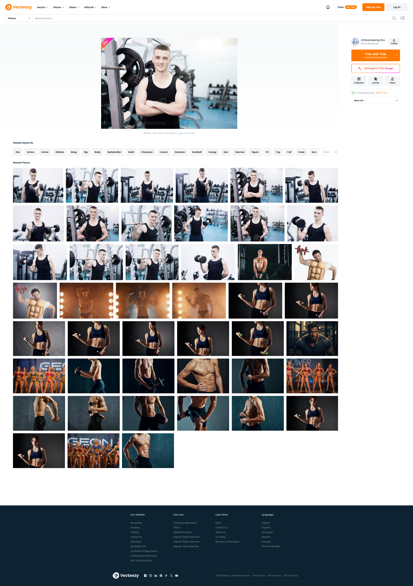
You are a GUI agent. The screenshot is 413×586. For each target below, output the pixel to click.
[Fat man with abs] (316, 262)
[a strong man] (312, 338)
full (289, 152)
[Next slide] (333, 152)
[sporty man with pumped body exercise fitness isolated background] (203, 413)
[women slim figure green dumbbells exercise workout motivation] (258, 338)
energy (212, 152)
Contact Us (221, 527)
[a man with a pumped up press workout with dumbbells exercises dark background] (258, 376)
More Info (359, 100)
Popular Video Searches (186, 546)
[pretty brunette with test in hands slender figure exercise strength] (312, 413)
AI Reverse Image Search (144, 551)
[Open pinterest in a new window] (161, 575)
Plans (341, 7)
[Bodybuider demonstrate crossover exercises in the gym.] (265, 262)
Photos (57, 7)
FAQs (218, 522)
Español (266, 527)
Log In (396, 7)
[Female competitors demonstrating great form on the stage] (39, 376)
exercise (239, 152)
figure (255, 152)
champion (147, 152)
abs (18, 152)
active (44, 152)
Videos (72, 7)
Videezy (135, 532)
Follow (394, 43)
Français (266, 541)
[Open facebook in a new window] (145, 575)
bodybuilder (114, 152)
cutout (164, 152)
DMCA (176, 527)
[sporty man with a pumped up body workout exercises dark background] (39, 413)
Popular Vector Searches (186, 536)
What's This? (381, 92)
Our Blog (220, 536)
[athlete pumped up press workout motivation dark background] (94, 413)
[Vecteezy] (18, 7)
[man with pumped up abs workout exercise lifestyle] (148, 450)
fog (278, 152)
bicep (74, 152)
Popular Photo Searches (186, 541)
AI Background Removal (144, 555)
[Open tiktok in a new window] (166, 575)
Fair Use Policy (291, 575)
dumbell (197, 152)
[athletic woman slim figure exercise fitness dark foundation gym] (148, 338)
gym (314, 152)
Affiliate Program (182, 532)
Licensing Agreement (185, 522)
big (86, 152)
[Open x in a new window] (171, 575)
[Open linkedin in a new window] (155, 575)
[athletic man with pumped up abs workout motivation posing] (203, 376)
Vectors (41, 7)
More (104, 7)
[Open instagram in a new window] (150, 575)
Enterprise (136, 536)
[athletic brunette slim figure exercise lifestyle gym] (311, 301)
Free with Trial (375, 55)
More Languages (271, 546)
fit (267, 152)
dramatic (180, 152)
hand (327, 152)
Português (267, 532)
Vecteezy (135, 527)
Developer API (138, 546)
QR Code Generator (141, 560)
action (30, 152)
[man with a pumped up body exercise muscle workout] (148, 413)
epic (226, 152)
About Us (220, 532)
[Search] (394, 18)
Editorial (89, 7)
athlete (59, 152)
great (301, 152)
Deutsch (266, 536)
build (131, 152)
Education (136, 541)
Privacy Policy (274, 575)
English (266, 522)
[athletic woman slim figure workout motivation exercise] (255, 301)
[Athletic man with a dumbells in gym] (38, 185)
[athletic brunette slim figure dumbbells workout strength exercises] (203, 338)
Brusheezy (136, 522)
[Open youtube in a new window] (176, 575)
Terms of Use (259, 575)
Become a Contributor (227, 541)
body (97, 152)
